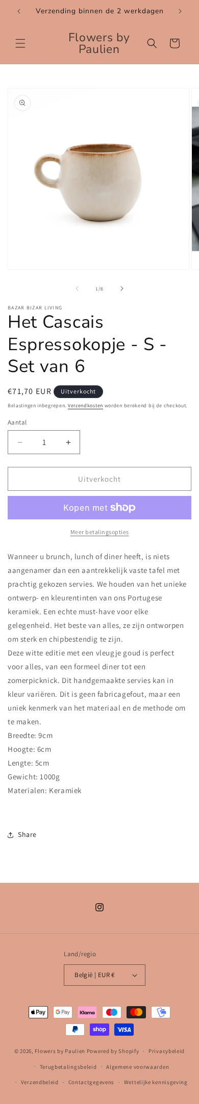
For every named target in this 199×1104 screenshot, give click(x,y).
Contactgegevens (91, 1082)
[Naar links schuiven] (77, 288)
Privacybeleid (166, 1051)
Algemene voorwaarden (137, 1066)
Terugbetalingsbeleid (68, 1066)
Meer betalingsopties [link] (99, 532)
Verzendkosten (85, 405)
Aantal (17, 422)
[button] (20, 43)
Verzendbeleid (40, 1082)
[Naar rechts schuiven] (122, 288)
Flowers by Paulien (60, 1051)
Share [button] (27, 834)
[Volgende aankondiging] (180, 11)
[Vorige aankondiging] (19, 11)
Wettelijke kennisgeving (156, 1082)
